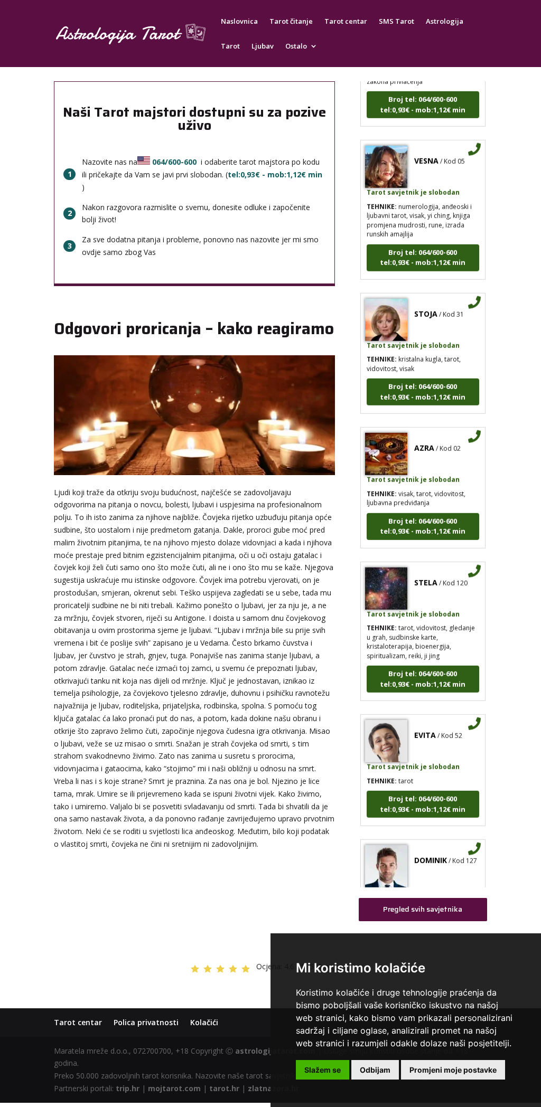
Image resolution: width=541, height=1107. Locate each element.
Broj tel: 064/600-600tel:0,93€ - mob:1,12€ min (422, 94)
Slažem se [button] (322, 1069)
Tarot (230, 46)
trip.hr (127, 1088)
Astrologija (444, 21)
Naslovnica (239, 21)
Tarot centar (345, 21)
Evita (425, 725)
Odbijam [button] (375, 1069)
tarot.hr (224, 1088)
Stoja (425, 303)
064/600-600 (174, 162)
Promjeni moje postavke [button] (453, 1069)
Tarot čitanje (291, 21)
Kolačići (204, 1022)
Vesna (426, 150)
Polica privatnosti (146, 1022)
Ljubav (262, 46)
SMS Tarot (396, 21)
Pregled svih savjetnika (422, 909)
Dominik (430, 850)
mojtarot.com (174, 1088)
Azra (424, 437)
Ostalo (296, 46)
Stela (425, 571)
